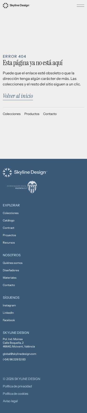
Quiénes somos (13, 263)
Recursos (9, 242)
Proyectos (9, 235)
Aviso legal (10, 401)
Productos (31, 114)
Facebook (9, 320)
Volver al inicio (18, 95)
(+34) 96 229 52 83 (14, 359)
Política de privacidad (17, 386)
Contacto (50, 114)
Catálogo (8, 220)
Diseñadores (11, 270)
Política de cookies (15, 394)
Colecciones (12, 114)
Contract (8, 227)
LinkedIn (8, 312)
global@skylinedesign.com (19, 354)
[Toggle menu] (80, 5)
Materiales (9, 277)
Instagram (9, 305)
